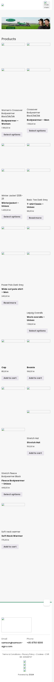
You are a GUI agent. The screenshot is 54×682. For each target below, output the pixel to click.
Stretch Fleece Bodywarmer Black (13, 480)
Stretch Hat (33, 442)
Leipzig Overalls (36, 318)
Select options (12, 134)
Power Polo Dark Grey (13, 290)
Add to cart (10, 378)
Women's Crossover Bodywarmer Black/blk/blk (12, 119)
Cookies (40, 654)
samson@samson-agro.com (12, 644)
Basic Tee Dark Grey (37, 205)
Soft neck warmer (12, 535)
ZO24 (31, 674)
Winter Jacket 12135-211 (12, 202)
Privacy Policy (28, 654)
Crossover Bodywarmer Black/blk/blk (38, 116)
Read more (35, 217)
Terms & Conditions (11, 654)
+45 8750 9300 (35, 642)
